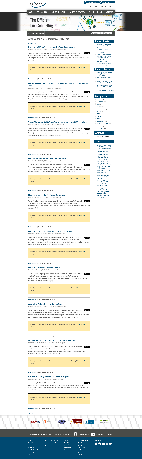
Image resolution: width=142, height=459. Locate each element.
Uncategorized (100, 121)
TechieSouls (101, 458)
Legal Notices (81, 454)
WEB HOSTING (42, 12)
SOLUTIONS (31, 440)
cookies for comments (105, 150)
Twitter (98, 118)
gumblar (102, 168)
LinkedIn (107, 443)
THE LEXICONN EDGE (95, 12)
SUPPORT (109, 12)
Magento (99, 106)
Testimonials (81, 447)
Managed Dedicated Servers (33, 453)
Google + (103, 443)
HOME (31, 12)
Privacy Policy (87, 458)
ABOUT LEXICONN (83, 440)
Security (99, 111)
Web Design (100, 126)
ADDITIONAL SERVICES (77, 12)
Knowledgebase (68, 444)
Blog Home (31, 33)
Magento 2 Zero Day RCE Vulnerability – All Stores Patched (50, 231)
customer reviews (103, 151)
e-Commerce (100, 101)
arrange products (107, 145)
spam (109, 187)
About (36, 33)
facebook (100, 162)
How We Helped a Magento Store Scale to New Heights (48, 376)
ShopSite (99, 116)
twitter (99, 443)
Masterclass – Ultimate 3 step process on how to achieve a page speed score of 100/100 (58, 84)
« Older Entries (32, 43)
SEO (98, 114)
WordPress (31, 447)
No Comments (32, 79)
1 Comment (32, 336)
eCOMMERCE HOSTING (58, 12)
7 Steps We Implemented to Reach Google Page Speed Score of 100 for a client (57, 122)
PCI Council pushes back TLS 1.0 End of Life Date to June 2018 (104, 87)
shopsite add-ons (101, 183)
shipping (100, 179)
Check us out (81, 67)
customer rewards (101, 153)
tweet (99, 189)
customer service (102, 154)
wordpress (105, 195)
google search (106, 165)
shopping (105, 179)
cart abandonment (104, 147)
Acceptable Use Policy (77, 458)
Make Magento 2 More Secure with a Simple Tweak (47, 158)
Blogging (99, 99)
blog (98, 146)
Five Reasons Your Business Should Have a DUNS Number (105, 78)
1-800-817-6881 (83, 434)
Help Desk (66, 442)
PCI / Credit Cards (101, 109)
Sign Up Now (107, 2)
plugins (103, 175)
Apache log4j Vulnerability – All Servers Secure (46, 304)
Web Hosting (100, 128)
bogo (107, 146)
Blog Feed (110, 443)
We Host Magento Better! (103, 123)
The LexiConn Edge (50, 445)
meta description (107, 170)
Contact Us (66, 445)
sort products (105, 187)
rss (102, 177)
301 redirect (99, 145)
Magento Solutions (50, 444)
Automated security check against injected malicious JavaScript (52, 340)
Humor (98, 104)
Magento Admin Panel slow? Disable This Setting (46, 195)
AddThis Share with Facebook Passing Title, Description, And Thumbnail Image (104, 74)
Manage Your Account (108, 6)
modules (106, 172)
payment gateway (101, 173)
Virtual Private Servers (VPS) (33, 450)
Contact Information (83, 452)
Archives (41, 33)
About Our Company (83, 442)
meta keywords (100, 172)
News (90, 6)
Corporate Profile (82, 444)
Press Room (81, 445)
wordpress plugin (101, 197)
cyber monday (101, 157)
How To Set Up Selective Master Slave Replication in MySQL (105, 82)
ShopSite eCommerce (51, 442)
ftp (104, 162)
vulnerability (101, 192)
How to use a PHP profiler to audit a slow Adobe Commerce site (51, 47)
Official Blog (81, 449)
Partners (80, 451)
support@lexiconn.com (104, 434)
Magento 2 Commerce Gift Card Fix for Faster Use (46, 267)
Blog (96, 6)
